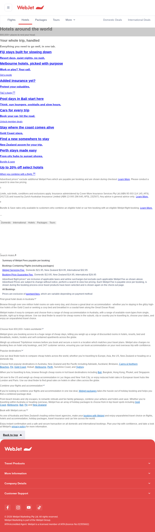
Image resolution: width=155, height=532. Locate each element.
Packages (41, 19)
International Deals (139, 19)
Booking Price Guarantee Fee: (17, 274)
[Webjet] (30, 8)
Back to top (10, 434)
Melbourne (40, 367)
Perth (50, 367)
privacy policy (19, 426)
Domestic (6, 222)
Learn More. (142, 196)
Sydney (80, 367)
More (69, 19)
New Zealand (39, 405)
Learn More (124, 179)
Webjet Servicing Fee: (13, 270)
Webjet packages (88, 391)
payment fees (33, 294)
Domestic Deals (112, 19)
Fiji (11, 367)
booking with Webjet (94, 415)
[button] (8, 7)
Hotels (25, 19)
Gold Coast (20, 367)
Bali (100, 372)
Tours (56, 19)
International (19, 222)
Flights (12, 19)
